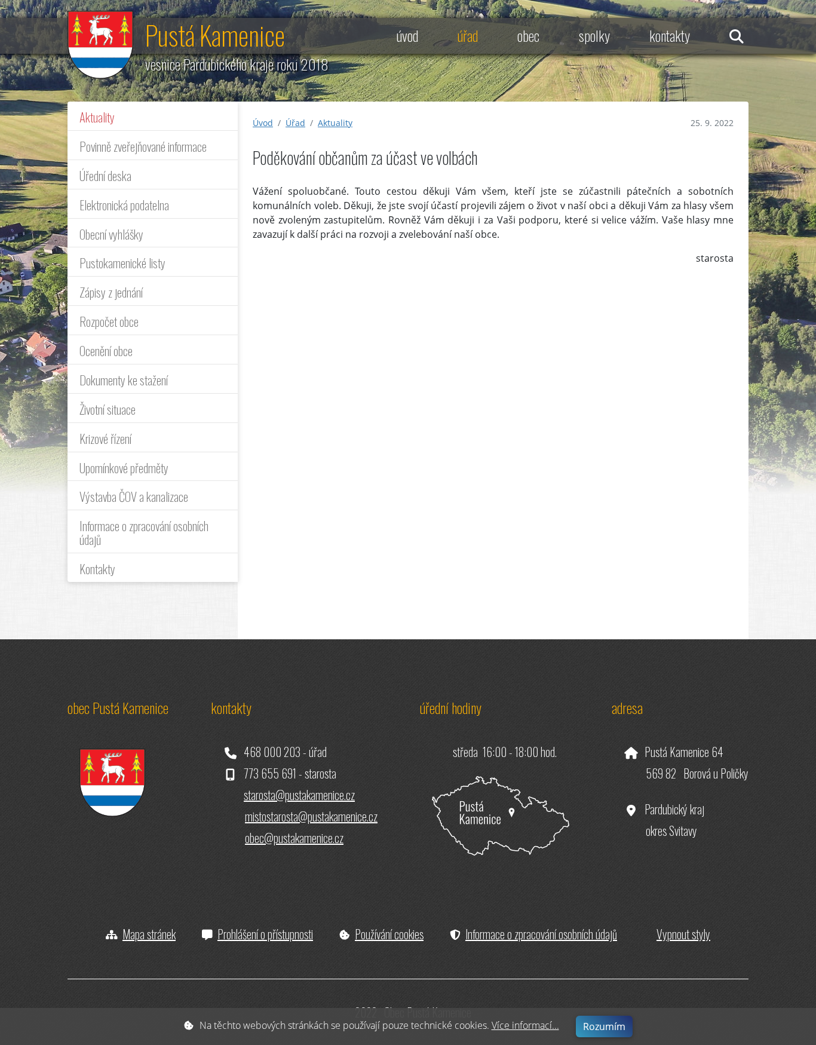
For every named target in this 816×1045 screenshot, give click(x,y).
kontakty (669, 35)
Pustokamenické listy (122, 262)
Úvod (263, 122)
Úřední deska (105, 175)
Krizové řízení (105, 438)
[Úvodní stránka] (100, 43)
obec (528, 35)
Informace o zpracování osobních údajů (143, 532)
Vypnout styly (683, 934)
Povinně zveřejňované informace (143, 146)
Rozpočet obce (109, 321)
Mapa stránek (149, 934)
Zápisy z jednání (111, 292)
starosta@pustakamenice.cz (299, 795)
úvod (407, 35)
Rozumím (604, 1026)
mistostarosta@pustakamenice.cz (311, 816)
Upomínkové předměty (123, 467)
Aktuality (97, 117)
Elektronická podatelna (124, 204)
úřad (468, 35)
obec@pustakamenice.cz (294, 838)
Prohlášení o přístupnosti (265, 934)
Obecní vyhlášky (111, 234)
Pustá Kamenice (215, 34)
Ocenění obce (106, 350)
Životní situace (107, 409)
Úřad (295, 122)
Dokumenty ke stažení (123, 379)
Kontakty (97, 568)
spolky (594, 35)
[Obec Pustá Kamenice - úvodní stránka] (106, 772)
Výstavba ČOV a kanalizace (133, 496)
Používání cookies (389, 934)
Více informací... (525, 1025)
